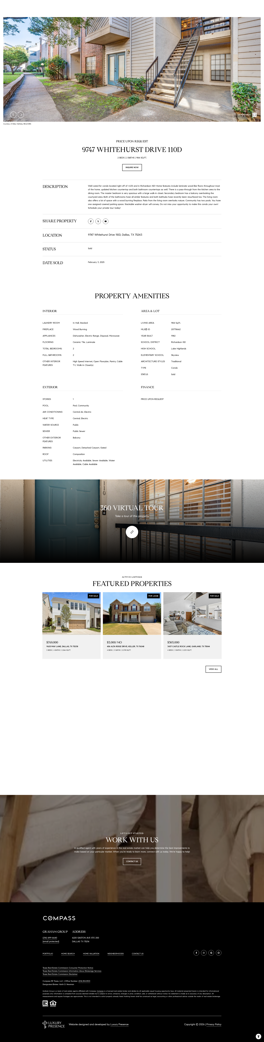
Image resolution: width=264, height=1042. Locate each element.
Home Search (68, 954)
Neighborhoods (116, 954)
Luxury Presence (119, 1024)
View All (213, 669)
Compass (100, 991)
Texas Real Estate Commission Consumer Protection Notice (68, 968)
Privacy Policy (213, 1024)
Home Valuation (91, 954)
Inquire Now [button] (132, 167)
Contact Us (137, 954)
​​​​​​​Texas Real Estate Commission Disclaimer (60, 974)
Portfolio (48, 954)
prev (13, 114)
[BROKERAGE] (218, 953)
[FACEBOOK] (196, 953)
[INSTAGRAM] (204, 953)
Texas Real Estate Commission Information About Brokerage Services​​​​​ (72, 971)
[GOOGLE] (211, 953)
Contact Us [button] (132, 861)
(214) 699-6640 (50, 937)
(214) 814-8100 (84, 981)
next (21, 114)
